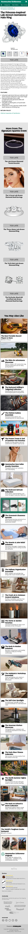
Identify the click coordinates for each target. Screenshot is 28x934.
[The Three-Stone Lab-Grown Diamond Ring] (14, 221)
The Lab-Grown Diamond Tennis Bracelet (14, 162)
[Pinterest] (13, 920)
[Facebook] (3, 920)
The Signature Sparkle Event (8, 9)
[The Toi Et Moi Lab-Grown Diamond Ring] (14, 255)
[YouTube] (10, 920)
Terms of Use (18, 931)
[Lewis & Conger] (20, 902)
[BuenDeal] (20, 909)
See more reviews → (7, 891)
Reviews (4, 873)
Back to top (14, 869)
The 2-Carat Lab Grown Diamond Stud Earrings (14, 196)
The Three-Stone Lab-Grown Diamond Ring (14, 230)
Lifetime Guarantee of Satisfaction (10, 113)
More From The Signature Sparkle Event (14, 129)
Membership (5, 896)
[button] (2, 5)
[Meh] (8, 906)
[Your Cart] (26, 2)
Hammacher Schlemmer (7, 8)
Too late (14, 60)
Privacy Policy (10, 931)
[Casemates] (14, 912)
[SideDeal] (8, 909)
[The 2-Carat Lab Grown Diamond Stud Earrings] (14, 187)
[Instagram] (6, 920)
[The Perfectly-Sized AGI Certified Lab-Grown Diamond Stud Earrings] (14, 289)
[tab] (3, 53)
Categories (7, 5)
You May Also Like (14, 315)
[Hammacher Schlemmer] (11, 1)
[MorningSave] (20, 906)
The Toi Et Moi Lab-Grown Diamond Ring (14, 264)
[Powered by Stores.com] (14, 927)
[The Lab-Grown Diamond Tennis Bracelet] (14, 153)
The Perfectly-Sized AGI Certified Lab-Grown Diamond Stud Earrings (14, 299)
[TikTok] (16, 920)
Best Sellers (15, 5)
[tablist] (14, 54)
